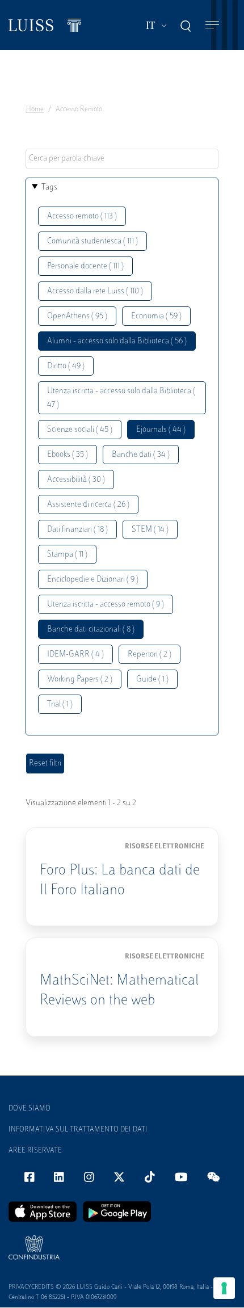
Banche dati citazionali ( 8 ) (90, 629)
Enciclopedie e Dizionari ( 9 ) (92, 579)
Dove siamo (30, 1108)
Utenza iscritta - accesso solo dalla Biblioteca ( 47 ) (121, 398)
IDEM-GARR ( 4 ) (75, 654)
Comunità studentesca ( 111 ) (92, 241)
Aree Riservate (35, 1150)
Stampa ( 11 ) (67, 554)
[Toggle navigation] (212, 25)
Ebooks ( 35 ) (67, 455)
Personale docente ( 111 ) (85, 266)
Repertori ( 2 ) (149, 654)
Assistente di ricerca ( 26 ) (88, 505)
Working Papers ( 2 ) (79, 679)
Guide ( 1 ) (152, 679)
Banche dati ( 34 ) (141, 455)
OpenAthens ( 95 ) (77, 316)
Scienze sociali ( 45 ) (79, 430)
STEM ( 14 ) (150, 529)
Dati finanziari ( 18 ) (77, 529)
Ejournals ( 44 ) (161, 430)
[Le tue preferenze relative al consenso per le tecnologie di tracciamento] (224, 1288)
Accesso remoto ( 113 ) (82, 216)
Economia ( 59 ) (156, 316)
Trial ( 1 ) (60, 704)
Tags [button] (49, 187)
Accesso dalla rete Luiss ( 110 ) (95, 291)
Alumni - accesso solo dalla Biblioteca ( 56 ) (117, 341)
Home (35, 109)
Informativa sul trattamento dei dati (78, 1129)
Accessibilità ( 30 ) (76, 480)
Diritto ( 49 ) (66, 366)
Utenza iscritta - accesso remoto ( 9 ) (105, 604)
